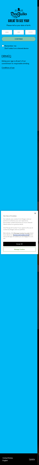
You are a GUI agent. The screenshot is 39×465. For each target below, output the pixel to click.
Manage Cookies (19, 249)
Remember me (10, 46)
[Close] (35, 213)
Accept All (19, 244)
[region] (19, 232)
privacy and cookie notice (21, 235)
